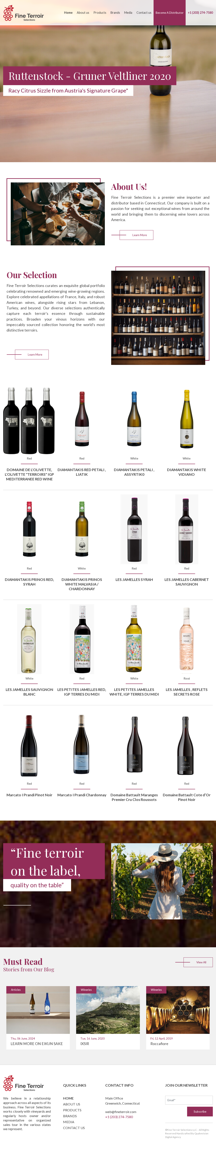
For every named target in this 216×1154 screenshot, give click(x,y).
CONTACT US (74, 1128)
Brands (115, 12)
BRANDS (70, 1116)
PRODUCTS (72, 1110)
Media (128, 12)
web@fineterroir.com (120, 1112)
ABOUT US (71, 1104)
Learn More (139, 235)
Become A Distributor (170, 12)
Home (68, 12)
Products (99, 12)
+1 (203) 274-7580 (200, 12)
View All (201, 962)
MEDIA (68, 1122)
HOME (68, 1098)
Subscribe (200, 1111)
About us (83, 12)
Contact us (143, 12)
